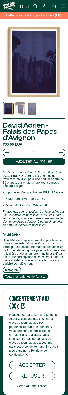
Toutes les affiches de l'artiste (25, 276)
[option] (27, 6)
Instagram (12, 270)
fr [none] (21, 6)
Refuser (32, 376)
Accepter (32, 365)
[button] (35, 6)
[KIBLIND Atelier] (9, 5)
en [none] (27, 6)
